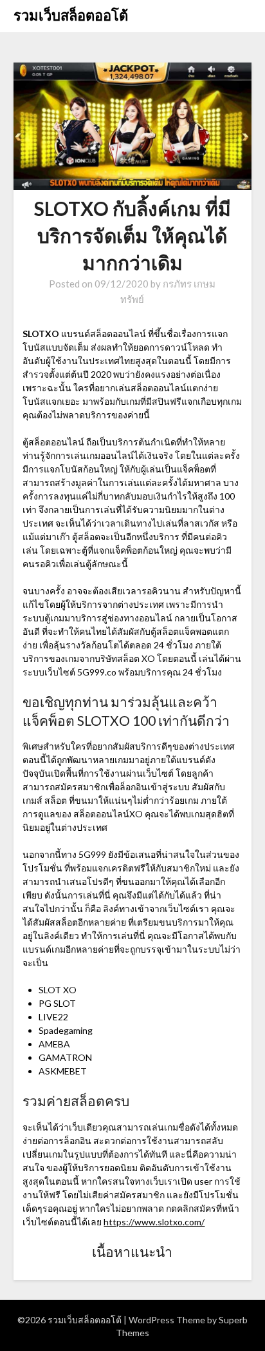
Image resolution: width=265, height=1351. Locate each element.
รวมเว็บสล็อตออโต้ (71, 15)
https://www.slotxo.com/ (154, 1221)
